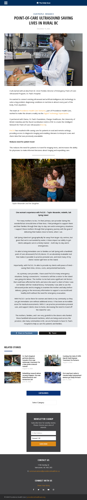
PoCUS (43, 125)
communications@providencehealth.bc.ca (44, 471)
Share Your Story (43, 485)
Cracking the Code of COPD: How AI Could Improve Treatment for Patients (72, 358)
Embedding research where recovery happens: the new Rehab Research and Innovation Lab (31, 376)
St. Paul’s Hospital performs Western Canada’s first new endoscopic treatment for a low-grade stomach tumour (31, 361)
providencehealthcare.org (36, 497)
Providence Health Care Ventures (33, 110)
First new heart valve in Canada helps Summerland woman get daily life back (72, 375)
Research (49, 14)
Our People (38, 14)
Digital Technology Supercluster (56, 113)
